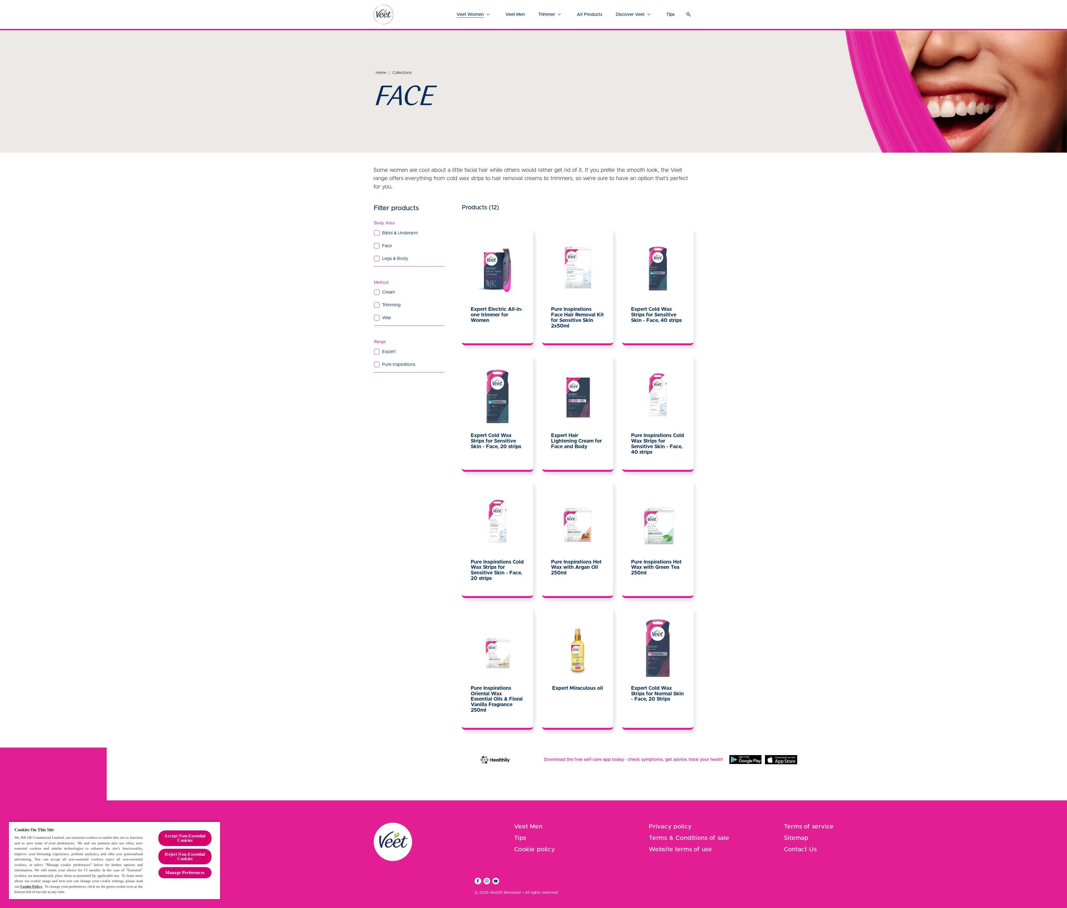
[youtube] (495, 881)
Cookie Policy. (31, 886)
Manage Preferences (185, 872)
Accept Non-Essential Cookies (184, 838)
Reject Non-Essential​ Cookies (185, 856)
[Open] (689, 14)
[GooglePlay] (745, 759)
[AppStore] (781, 759)
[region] (114, 860)
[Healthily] (495, 759)
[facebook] (478, 881)
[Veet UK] (383, 14)
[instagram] (486, 881)
